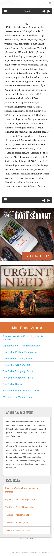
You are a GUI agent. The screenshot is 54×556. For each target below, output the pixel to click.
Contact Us (25, 552)
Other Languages (35, 552)
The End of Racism (13, 384)
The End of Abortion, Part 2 (17, 358)
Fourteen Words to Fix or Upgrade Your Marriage (24, 337)
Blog (13, 552)
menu (50, 2)
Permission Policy (47, 552)
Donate (18, 552)
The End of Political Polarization (20, 351)
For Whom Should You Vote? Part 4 (22, 390)
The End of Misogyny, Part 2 (18, 371)
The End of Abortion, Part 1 (17, 364)
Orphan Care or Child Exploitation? (21, 345)
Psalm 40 (27, 11)
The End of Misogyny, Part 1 (18, 377)
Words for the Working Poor (17, 396)
